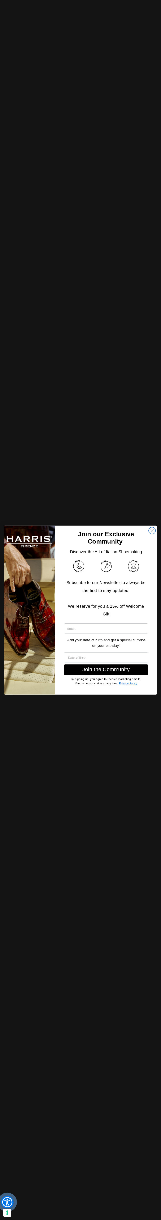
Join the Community (106, 669)
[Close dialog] (152, 530)
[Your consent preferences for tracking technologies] (7, 1213)
